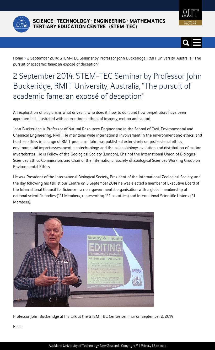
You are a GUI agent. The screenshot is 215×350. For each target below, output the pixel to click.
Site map (160, 346)
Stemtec (89, 24)
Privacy (146, 346)
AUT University (190, 12)
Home (18, 58)
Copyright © (129, 346)
